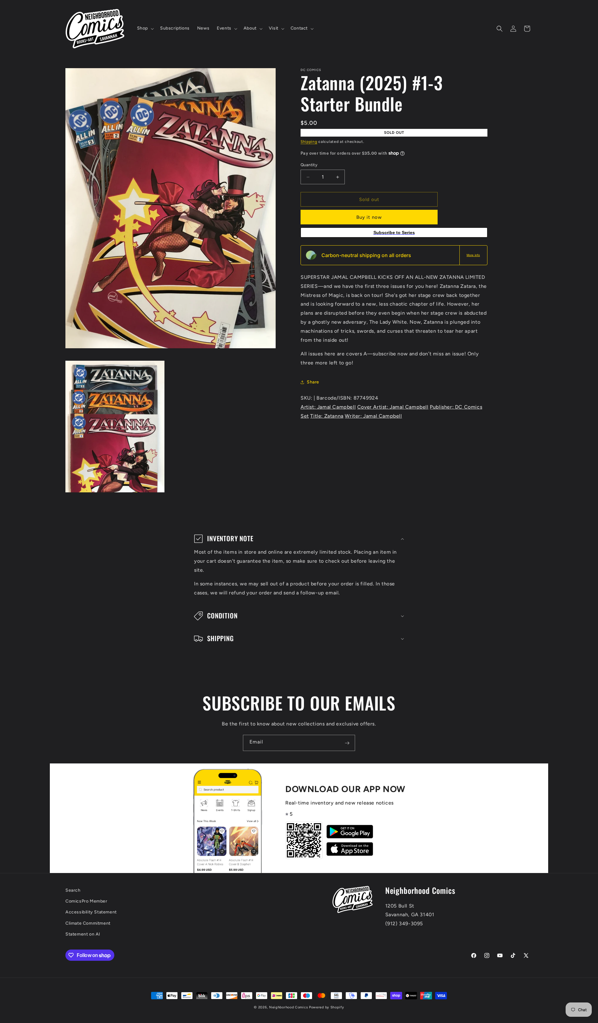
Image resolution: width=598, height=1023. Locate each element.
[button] (144, 28)
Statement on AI (82, 934)
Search (73, 890)
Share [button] (313, 382)
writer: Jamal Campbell (373, 416)
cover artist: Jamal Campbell (393, 407)
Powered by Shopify (326, 1007)
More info (473, 255)
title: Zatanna (326, 416)
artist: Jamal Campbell (328, 407)
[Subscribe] (347, 743)
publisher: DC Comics (456, 407)
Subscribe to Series (394, 232)
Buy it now (369, 217)
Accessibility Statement (91, 912)
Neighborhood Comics (288, 1007)
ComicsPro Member (86, 901)
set (305, 416)
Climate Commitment (88, 923)
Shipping (309, 141)
